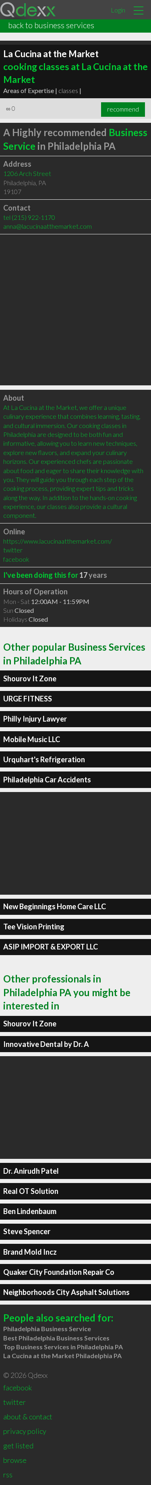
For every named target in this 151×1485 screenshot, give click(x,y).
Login (118, 10)
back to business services (51, 25)
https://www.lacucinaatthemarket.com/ (57, 541)
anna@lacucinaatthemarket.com (47, 226)
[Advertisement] (75, 309)
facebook (16, 559)
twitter (13, 550)
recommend (123, 109)
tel (29, 217)
